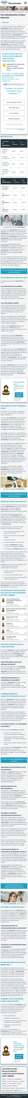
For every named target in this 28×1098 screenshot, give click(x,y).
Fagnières (16, 1090)
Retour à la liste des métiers (14, 124)
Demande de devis (19, 395)
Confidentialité (8, 128)
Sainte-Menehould (7, 1090)
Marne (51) (9, 12)
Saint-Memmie (6, 1086)
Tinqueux (21, 1081)
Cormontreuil (12, 1083)
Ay (21, 1090)
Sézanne (14, 1086)
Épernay (4, 1081)
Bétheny (4, 1083)
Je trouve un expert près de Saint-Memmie (14, 271)
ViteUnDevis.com (22, 128)
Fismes (19, 1083)
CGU (4, 128)
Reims (4, 1079)
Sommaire (5, 22)
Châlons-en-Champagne (14, 1079)
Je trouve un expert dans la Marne (14, 760)
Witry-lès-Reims (20, 1088)
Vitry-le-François (12, 1081)
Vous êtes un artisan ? (21, 129)
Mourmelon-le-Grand (8, 1088)
